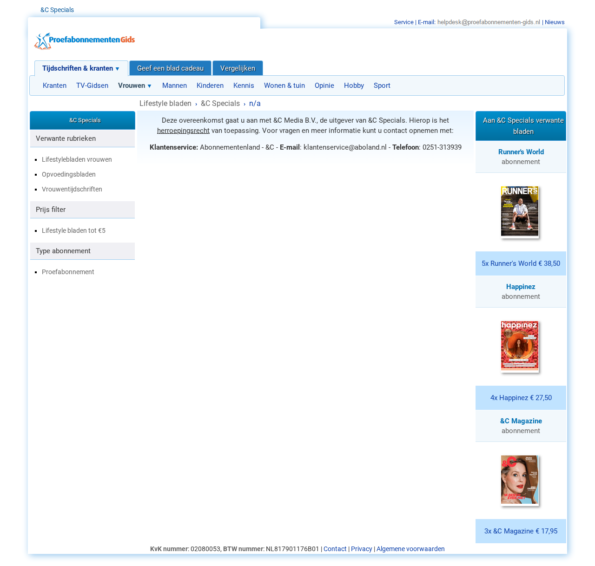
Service (404, 22)
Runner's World (521, 152)
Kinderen (210, 85)
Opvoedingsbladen (69, 174)
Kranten (54, 85)
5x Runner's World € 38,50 (521, 263)
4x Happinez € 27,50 (521, 398)
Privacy (361, 549)
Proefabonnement (68, 272)
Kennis (243, 85)
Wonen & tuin (284, 85)
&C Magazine (521, 421)
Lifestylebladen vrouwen (77, 159)
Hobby (354, 85)
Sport (382, 85)
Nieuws (555, 22)
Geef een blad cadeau (170, 68)
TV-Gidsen (92, 85)
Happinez (521, 287)
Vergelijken (237, 68)
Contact (335, 549)
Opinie (324, 85)
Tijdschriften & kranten (77, 68)
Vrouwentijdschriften (72, 189)
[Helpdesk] (489, 22)
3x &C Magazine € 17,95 (520, 531)
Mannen (174, 85)
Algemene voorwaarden (411, 549)
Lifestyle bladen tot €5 (74, 230)
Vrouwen (131, 85)
